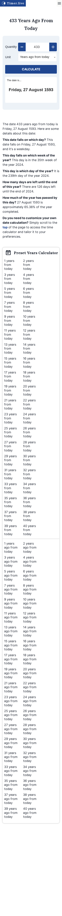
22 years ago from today (30, 687)
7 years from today (9, 306)
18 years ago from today (30, 659)
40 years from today (29, 530)
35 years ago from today (11, 785)
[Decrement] (22, 47)
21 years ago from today (11, 687)
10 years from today (29, 320)
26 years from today (29, 432)
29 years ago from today (11, 743)
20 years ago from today (30, 673)
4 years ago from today (30, 561)
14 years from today (29, 348)
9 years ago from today (11, 603)
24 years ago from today (30, 701)
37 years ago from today (11, 799)
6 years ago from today (30, 575)
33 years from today (10, 488)
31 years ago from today (11, 757)
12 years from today (29, 334)
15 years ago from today (11, 645)
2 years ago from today (30, 547)
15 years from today (10, 362)
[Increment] (53, 47)
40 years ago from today (30, 813)
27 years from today (10, 446)
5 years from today (9, 293)
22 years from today (29, 404)
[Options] (59, 3)
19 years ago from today (11, 673)
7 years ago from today (11, 589)
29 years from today (10, 460)
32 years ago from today (30, 757)
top (5, 227)
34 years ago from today (30, 771)
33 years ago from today (11, 771)
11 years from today (10, 334)
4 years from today (28, 279)
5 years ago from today (11, 575)
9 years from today (9, 320)
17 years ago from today (11, 659)
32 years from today (29, 474)
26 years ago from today (30, 715)
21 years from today (10, 404)
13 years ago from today (11, 631)
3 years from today (9, 279)
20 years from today (29, 390)
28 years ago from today (30, 729)
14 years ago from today (30, 631)
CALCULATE (31, 69)
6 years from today (28, 293)
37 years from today (10, 516)
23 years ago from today (11, 701)
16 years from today (29, 362)
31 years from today (10, 474)
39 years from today (10, 530)
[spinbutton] (37, 47)
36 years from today (29, 502)
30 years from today (29, 460)
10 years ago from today (30, 603)
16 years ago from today (30, 645)
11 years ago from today (11, 617)
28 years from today (29, 446)
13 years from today (10, 348)
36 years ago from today (30, 785)
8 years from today (28, 306)
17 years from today (10, 376)
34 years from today (29, 488)
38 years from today (29, 516)
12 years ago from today (30, 617)
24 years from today (29, 418)
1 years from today (9, 265)
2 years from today (28, 265)
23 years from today (10, 418)
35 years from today (10, 502)
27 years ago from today (11, 729)
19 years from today (10, 390)
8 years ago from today (30, 589)
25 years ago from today (11, 715)
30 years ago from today (30, 743)
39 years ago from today (11, 813)
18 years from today (29, 376)
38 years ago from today (30, 799)
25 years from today (10, 432)
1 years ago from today (11, 547)
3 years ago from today (11, 561)
